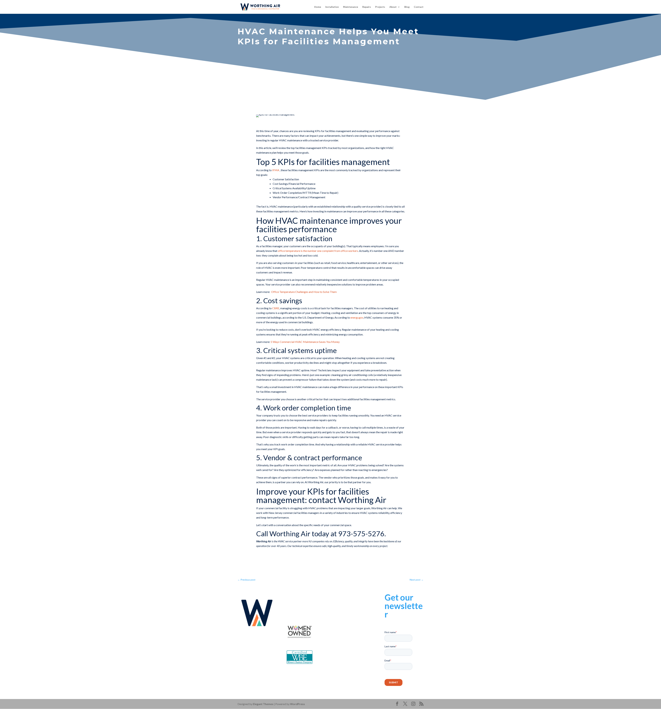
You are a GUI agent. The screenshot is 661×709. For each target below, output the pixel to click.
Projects (380, 7)
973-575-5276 (305, 605)
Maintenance (350, 7)
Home (317, 7)
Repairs (366, 7)
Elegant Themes (263, 704)
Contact (418, 7)
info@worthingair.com (309, 609)
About (393, 7)
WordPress (297, 704)
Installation (332, 7)
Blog (407, 7)
